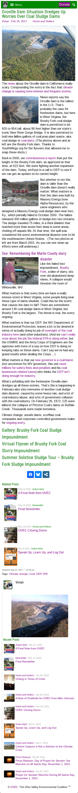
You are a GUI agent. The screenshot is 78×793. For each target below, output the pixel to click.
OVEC (14, 786)
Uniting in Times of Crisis (30, 678)
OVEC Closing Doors (32, 530)
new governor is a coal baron (54, 360)
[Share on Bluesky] (38, 474)
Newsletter (37, 505)
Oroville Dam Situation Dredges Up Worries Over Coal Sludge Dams (34, 14)
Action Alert (38, 489)
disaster (46, 259)
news (11, 83)
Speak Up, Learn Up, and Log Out (41, 552)
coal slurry (27, 140)
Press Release (23, 757)
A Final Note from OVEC (34, 493)
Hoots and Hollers (43, 21)
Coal (32, 573)
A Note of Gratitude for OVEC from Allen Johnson (45, 698)
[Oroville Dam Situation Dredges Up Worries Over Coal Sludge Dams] (39, 636)
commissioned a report (41, 158)
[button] (18, 5)
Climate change (18, 573)
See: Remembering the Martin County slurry (34, 253)
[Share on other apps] (46, 474)
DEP (38, 573)
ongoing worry (15, 422)
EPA (45, 573)
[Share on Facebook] (30, 474)
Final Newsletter (29, 509)
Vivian (5, 21)
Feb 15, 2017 (19, 21)
